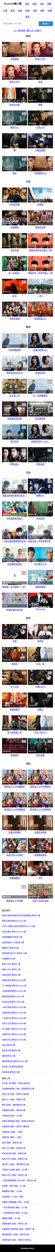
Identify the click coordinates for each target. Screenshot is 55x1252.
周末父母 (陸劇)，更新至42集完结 (15, 1094)
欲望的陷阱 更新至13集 (11, 975)
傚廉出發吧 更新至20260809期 (14, 980)
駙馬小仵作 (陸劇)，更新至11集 (14, 1175)
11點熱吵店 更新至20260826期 (14, 1018)
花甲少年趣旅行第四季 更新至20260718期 (18, 926)
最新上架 (30, 31)
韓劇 (49, 4)
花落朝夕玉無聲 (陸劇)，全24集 (14, 1170)
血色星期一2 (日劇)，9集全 (13, 1197)
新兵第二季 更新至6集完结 (12, 1067)
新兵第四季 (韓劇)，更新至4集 (14, 1153)
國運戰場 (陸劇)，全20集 (12, 1191)
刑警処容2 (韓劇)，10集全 (12, 1132)
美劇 (27, 11)
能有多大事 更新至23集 (11, 1050)
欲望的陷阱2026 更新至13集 (13, 942)
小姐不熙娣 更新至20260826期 (14, 1007)
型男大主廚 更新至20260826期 (14, 1023)
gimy (15, 31)
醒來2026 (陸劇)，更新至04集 (13, 1099)
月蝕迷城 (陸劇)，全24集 (12, 1116)
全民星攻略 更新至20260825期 (14, 991)
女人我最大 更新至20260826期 (14, 1029)
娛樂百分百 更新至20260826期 (14, 1040)
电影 (42, 11)
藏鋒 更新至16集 (8, 1056)
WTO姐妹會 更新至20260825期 (14, 986)
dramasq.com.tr (27, 1248)
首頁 (27, 4)
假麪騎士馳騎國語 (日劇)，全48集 (15, 1202)
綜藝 (50, 11)
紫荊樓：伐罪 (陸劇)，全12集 (13, 1186)
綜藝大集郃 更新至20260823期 (14, 932)
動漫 (27, 17)
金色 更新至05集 (8, 1045)
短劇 (35, 11)
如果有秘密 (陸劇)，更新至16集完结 (16, 1240)
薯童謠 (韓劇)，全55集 (11, 1218)
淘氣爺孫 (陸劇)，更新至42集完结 (15, 1126)
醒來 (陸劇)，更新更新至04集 (13, 1105)
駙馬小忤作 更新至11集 (11, 964)
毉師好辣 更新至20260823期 (13, 996)
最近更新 (21, 31)
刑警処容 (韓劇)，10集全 (12, 1137)
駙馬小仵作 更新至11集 (11, 969)
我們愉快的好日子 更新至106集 (14, 953)
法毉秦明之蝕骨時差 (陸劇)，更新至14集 (18, 1229)
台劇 (42, 4)
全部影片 (38, 31)
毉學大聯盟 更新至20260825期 (14, 921)
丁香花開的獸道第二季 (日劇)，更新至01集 (19, 1180)
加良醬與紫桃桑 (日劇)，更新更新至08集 (18, 1089)
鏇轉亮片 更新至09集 (10, 948)
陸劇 (34, 4)
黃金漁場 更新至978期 (11, 1072)
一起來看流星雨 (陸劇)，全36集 (14, 1213)
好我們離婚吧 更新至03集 (12, 937)
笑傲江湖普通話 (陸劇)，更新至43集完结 (18, 1121)
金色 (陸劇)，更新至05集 (12, 1143)
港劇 (20, 11)
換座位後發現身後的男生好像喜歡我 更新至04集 (21, 915)
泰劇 (13, 11)
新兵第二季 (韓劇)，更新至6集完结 (16, 1083)
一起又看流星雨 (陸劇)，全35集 (14, 1207)
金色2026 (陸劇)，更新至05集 (13, 1148)
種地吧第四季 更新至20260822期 (15, 1061)
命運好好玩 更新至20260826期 (14, 1034)
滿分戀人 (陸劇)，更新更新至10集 (15, 1164)
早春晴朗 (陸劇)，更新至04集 (13, 1110)
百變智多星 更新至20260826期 (14, 1013)
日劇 (5, 11)
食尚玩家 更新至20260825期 (13, 1002)
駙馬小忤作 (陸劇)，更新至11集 (14, 1159)
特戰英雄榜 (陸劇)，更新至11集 (14, 1224)
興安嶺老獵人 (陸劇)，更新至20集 (15, 1234)
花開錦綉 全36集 (8, 959)
